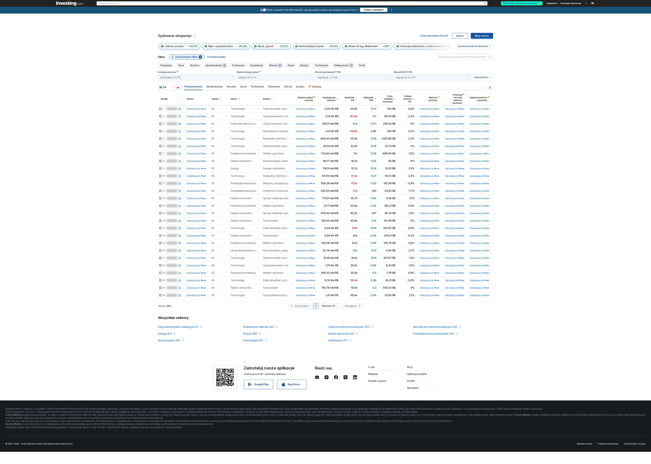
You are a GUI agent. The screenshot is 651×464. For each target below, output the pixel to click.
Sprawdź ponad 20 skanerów (473, 46)
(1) (178, 326)
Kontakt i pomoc (377, 380)
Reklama (373, 373)
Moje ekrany (482, 35)
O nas (371, 367)
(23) (165, 333)
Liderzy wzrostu (174, 46)
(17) (338, 340)
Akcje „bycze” (266, 46)
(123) (434, 333)
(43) (258, 326)
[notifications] (586, 3)
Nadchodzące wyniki (311, 46)
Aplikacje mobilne (417, 373)
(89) (250, 333)
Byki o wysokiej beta (220, 46)
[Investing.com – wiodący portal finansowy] (69, 3)
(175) (253, 340)
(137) (349, 326)
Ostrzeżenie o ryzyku (634, 443)
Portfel (411, 380)
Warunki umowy (584, 443)
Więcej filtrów (481, 77)
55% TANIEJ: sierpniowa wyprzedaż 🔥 (521, 3)
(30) (169, 340)
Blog (409, 367)
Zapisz (460, 35)
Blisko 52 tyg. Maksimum (363, 46)
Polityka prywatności (608, 443)
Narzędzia (413, 387)
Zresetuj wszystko (216, 57)
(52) (435, 326)
